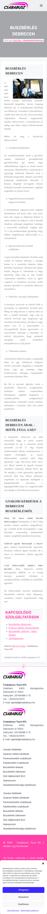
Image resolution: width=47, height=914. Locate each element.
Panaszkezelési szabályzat (17, 758)
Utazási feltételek (12, 749)
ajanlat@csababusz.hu (23, 702)
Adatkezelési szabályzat (29, 910)
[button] (43, 863)
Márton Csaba (18, 646)
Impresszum (9, 780)
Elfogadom (24, 890)
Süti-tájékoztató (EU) (14, 776)
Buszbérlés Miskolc (13, 767)
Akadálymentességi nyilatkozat (19, 785)
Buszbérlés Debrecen (14, 771)
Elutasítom (24, 897)
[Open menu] (41, 5)
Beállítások (23, 904)
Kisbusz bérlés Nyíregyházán (24, 628)
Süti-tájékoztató (13, 910)
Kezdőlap (17, 40)
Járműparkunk (16, 638)
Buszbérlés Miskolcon (20, 624)
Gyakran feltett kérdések (16, 754)
